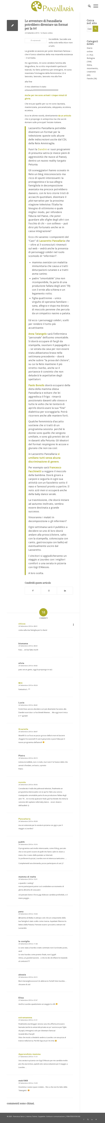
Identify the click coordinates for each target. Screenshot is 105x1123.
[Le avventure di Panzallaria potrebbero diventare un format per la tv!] (12, 25)
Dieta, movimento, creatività (92, 68)
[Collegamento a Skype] (88, 1120)
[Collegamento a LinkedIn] (92, 1120)
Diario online (47, 33)
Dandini (42, 149)
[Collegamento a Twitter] (96, 1120)
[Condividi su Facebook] (33, 590)
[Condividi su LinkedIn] (65, 590)
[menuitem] (88, 6)
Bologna (91, 58)
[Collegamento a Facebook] (84, 1120)
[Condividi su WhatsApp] (49, 590)
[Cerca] (88, 6)
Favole (90, 78)
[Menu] (94, 6)
